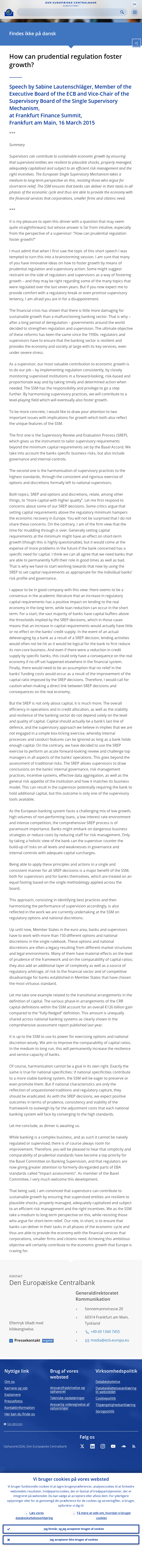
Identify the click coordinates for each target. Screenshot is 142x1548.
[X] (82, 1446)
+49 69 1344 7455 (105, 1332)
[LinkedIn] (92, 1446)
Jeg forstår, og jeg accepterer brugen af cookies (74, 1529)
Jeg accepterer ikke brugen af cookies (74, 1540)
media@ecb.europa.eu (110, 1340)
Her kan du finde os (19, 1414)
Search (122, 12)
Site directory (15, 1424)
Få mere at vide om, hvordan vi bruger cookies (104, 1516)
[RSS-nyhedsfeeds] (133, 1446)
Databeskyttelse (108, 1382)
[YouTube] (113, 1446)
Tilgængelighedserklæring (116, 1405)
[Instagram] (102, 1446)
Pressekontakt (27, 1341)
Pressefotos (13, 1401)
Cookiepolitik (106, 1398)
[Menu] (134, 12)
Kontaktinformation (19, 1408)
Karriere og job (16, 1388)
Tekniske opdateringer (67, 1398)
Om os (9, 1382)
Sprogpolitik (105, 1411)
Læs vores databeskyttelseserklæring (34, 1516)
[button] (134, 4)
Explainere (12, 1395)
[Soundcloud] (123, 1446)
